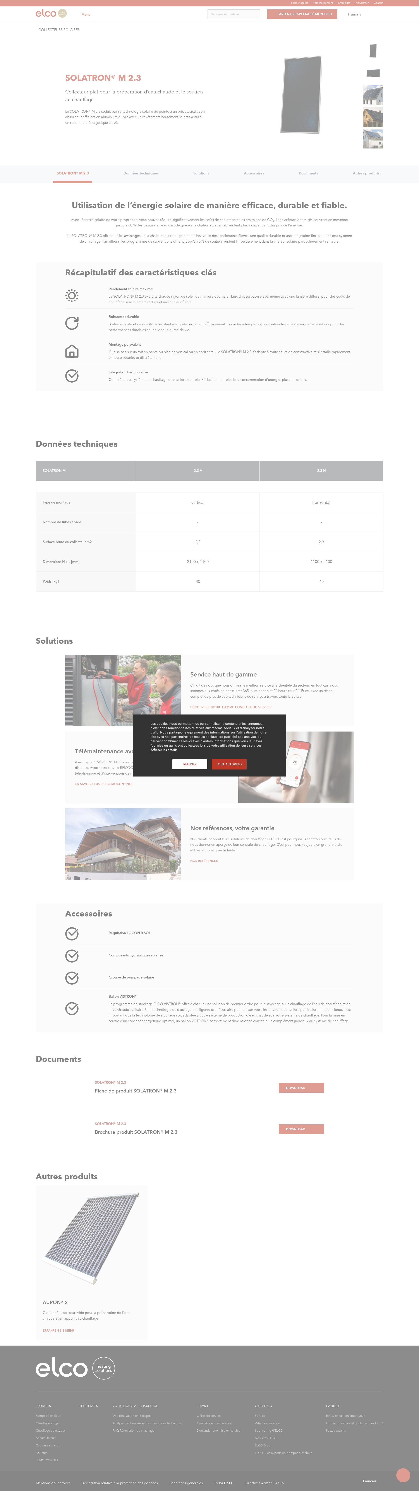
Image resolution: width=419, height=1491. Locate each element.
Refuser (190, 764)
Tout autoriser (229, 764)
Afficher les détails (164, 750)
